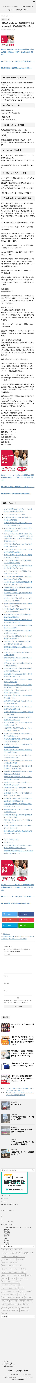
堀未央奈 (7, 1231)
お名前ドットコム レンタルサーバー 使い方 (14, 1269)
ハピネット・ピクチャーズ (9, 1288)
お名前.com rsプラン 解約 (9, 1262)
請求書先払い (25, 1307)
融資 (11, 1307)
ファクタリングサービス (9, 1294)
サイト (6, 990)
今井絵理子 (7, 1242)
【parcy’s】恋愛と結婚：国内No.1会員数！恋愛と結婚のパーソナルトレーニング (22, 1078)
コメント (7, 954)
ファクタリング (26, 1291)
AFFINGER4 (21, 1379)
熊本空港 (7, 1229)
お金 (29, 1275)
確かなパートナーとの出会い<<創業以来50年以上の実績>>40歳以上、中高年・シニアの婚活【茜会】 (17, 52)
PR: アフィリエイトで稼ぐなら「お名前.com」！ (17, 61)
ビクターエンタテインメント (10, 1291)
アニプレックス (22, 1278)
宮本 (5, 1236)
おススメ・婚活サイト (11, 839)
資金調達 (24, 1310)
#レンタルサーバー (8, 1253)
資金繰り (15, 1310)
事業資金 (28, 1297)
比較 (20, 1304)
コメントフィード (9, 1365)
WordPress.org (8, 1366)
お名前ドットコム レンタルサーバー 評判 (13, 1275)
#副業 (18, 1253)
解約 (17, 1307)
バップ (21, 1288)
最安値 (29, 1301)
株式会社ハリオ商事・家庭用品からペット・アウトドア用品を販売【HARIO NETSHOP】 (22, 1053)
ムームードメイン (5, 1195)
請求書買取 (6, 1310)
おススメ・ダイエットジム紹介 (14, 514)
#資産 (25, 1253)
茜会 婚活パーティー (14, 939)
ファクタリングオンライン (7, 1222)
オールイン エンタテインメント (11, 1281)
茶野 (5, 1238)
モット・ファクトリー (18, 10)
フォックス (22, 1294)
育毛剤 (4, 1307)
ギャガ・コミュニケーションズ (11, 1285)
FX (31, 1253)
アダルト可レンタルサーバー (8, 1210)
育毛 (26, 1304)
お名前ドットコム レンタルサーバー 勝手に (14, 1272)
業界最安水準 (12, 1304)
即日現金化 (14, 1301)
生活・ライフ (6, 934)
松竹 (4, 1304)
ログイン (7, 1361)
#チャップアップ (7, 1249)
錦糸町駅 (7, 1244)
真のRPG (7, 1233)
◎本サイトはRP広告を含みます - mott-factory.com (18, 1374)
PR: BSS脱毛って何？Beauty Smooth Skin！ (16, 68)
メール (6, 983)
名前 (6, 976)
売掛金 (22, 1301)
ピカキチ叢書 (4, 1198)
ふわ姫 (12, 1278)
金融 (4, 1313)
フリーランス (6, 1297)
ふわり (5, 1278)
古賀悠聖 (7, 1240)
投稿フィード (8, 1363)
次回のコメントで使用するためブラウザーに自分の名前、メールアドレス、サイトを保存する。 (18, 1001)
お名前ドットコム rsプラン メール (11, 1265)
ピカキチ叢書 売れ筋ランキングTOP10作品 (17, 1227)
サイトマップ (8, 842)
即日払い (5, 1301)
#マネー (17, 1249)
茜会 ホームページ (19, 936)
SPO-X (20, 1259)
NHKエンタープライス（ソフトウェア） (13, 1256)
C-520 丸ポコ (16, 1104)
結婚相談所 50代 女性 (8, 936)
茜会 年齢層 (23, 939)
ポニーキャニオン (17, 1297)
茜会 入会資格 (28, 936)
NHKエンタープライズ (8, 1259)
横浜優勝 (7, 1235)
